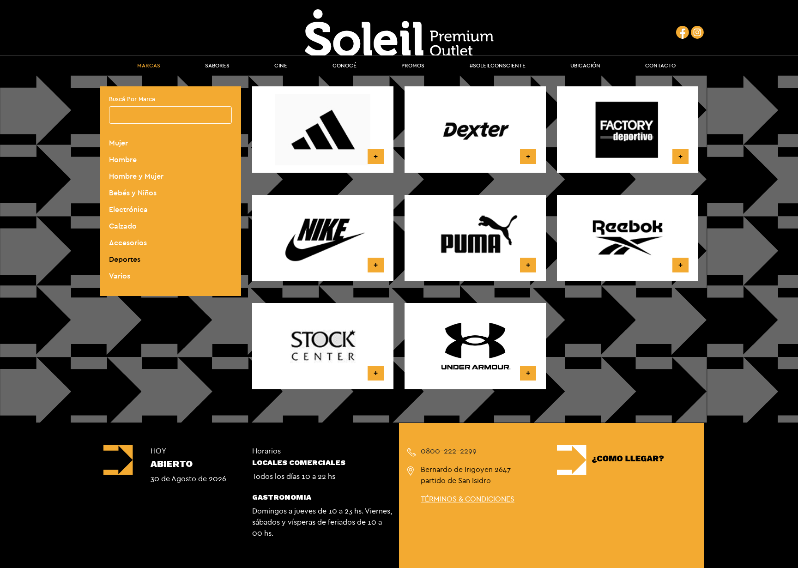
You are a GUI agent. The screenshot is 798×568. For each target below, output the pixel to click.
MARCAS (148, 65)
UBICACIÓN (585, 65)
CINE (280, 65)
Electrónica (128, 209)
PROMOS (412, 65)
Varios (119, 275)
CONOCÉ (344, 65)
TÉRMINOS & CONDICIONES (467, 498)
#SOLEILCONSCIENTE (498, 65)
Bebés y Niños (133, 192)
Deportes (124, 259)
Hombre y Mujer (136, 176)
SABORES (217, 65)
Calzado (123, 225)
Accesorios (128, 242)
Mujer (118, 142)
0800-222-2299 (449, 450)
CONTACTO (660, 65)
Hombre (123, 159)
